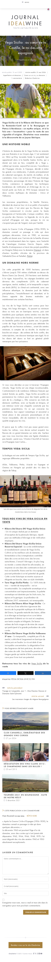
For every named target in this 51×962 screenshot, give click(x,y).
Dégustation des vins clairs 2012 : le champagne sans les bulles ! (25, 765)
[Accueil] (16, 60)
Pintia (29, 256)
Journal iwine (25, 20)
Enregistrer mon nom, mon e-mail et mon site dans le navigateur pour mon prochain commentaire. (25, 904)
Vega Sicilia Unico (21, 679)
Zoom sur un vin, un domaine (34, 75)
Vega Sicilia (36, 663)
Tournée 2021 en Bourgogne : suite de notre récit (25, 796)
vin (33, 679)
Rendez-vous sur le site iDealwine (25, 945)
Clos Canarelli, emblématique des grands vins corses (24, 734)
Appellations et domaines (27, 60)
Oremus (37, 250)
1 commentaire (16, 78)
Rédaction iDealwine (32, 78)
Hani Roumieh (8, 815)
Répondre (32, 815)
